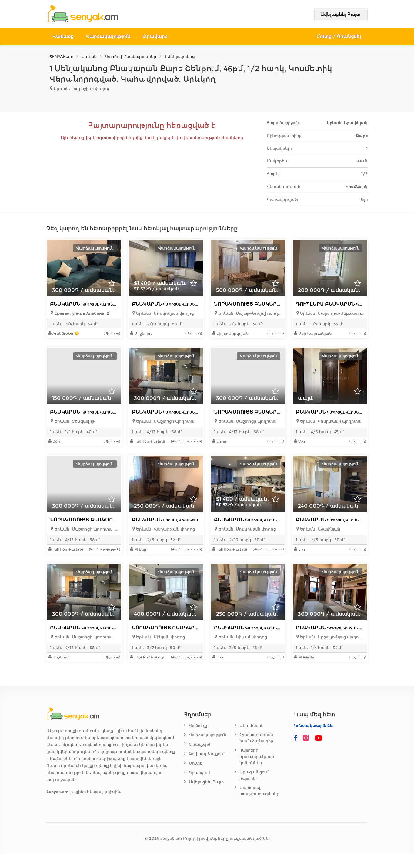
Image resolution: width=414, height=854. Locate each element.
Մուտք (195, 763)
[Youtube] (319, 738)
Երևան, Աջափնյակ (319, 529)
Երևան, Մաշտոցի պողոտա (164, 421)
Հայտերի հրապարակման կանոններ (256, 756)
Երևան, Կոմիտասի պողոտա (330, 421)
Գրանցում (199, 772)
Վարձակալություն (108, 36)
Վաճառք (63, 36)
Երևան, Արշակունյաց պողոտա (331, 637)
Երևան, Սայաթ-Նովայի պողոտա (249, 313)
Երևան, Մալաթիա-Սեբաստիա (331, 313)
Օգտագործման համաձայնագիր (256, 738)
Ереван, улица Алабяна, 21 (82, 313)
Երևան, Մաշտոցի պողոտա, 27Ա (85, 529)
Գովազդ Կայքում (207, 753)
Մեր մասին (251, 725)
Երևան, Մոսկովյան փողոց (164, 313)
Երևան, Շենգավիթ (74, 421)
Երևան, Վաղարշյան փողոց (165, 529)
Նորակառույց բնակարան (274, 304)
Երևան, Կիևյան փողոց (160, 637)
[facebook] (296, 738)
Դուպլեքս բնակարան (351, 304)
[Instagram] (307, 738)
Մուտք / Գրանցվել (339, 36)
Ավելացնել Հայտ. (341, 14)
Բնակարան (90, 304)
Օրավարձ (155, 36)
